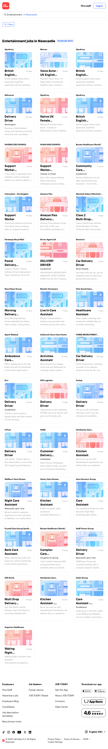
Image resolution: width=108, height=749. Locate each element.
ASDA (43, 429)
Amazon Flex (46, 194)
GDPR (85, 739)
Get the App (61, 689)
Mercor (43, 49)
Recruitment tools (11, 721)
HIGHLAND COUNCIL (50, 144)
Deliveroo (9, 95)
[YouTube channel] (19, 732)
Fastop (79, 380)
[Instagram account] (8, 732)
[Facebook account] (13, 732)
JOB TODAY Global (38, 695)
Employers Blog (10, 701)
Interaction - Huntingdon (17, 194)
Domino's (80, 239)
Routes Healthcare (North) (88, 144)
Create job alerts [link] (65, 41)
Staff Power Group (85, 528)
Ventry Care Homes (49, 479)
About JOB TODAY (64, 695)
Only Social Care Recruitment (84, 290)
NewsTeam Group (13, 289)
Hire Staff (7, 689)
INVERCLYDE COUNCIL (15, 144)
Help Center (61, 706)
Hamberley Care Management (83, 430)
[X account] (25, 732)
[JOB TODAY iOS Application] (87, 691)
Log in (99, 5)
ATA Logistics (46, 380)
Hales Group (82, 578)
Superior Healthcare (14, 627)
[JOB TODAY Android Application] (100, 691)
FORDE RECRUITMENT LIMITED (86, 335)
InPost (8, 429)
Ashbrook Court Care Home (53, 334)
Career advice (36, 689)
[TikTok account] (3, 732)
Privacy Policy (54, 739)
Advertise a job (10, 695)
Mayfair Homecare (49, 289)
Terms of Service (71, 739)
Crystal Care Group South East (17, 529)
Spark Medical (11, 334)
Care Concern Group (86, 479)
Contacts (60, 701)
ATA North (9, 578)
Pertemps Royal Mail (14, 239)
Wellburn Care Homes (15, 479)
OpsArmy (9, 49)
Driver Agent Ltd (48, 239)
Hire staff (86, 5)
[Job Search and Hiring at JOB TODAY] (5, 5)
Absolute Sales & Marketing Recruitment (89, 195)
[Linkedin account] (30, 732)
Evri (6, 380)
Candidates (8, 706)
